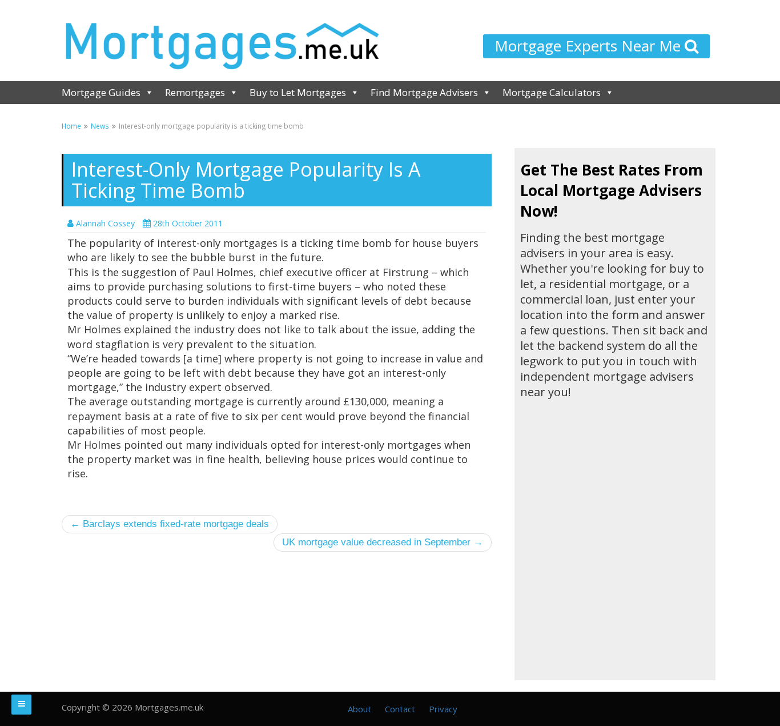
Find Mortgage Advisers (424, 92)
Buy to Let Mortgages (298, 92)
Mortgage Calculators (551, 92)
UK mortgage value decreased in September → (382, 542)
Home (71, 125)
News (100, 125)
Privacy (443, 709)
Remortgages (195, 92)
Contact (400, 709)
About (359, 709)
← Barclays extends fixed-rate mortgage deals (169, 523)
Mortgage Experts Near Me (589, 45)
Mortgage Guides (101, 92)
